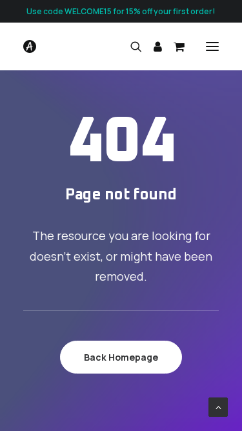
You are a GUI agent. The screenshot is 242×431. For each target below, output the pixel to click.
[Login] (152, 46)
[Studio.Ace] (29, 46)
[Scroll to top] (218, 406)
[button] (212, 46)
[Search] (130, 46)
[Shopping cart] (173, 46)
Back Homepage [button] (121, 357)
